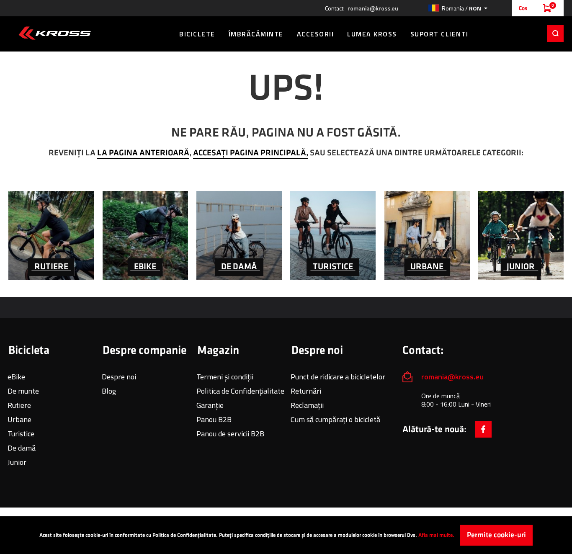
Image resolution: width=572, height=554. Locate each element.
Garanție (210, 405)
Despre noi (119, 376)
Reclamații (307, 405)
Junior (17, 462)
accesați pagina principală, (250, 153)
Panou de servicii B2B (230, 433)
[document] (286, 535)
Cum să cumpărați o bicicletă (335, 419)
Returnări (306, 391)
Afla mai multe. (436, 535)
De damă (22, 448)
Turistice (21, 433)
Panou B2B (214, 419)
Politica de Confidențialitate (240, 391)
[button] (458, 8)
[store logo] (54, 33)
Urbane (19, 419)
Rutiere (19, 405)
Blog (109, 391)
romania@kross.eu (373, 8)
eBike (16, 376)
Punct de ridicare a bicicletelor (338, 376)
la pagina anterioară (143, 153)
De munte (23, 391)
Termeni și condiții (224, 376)
